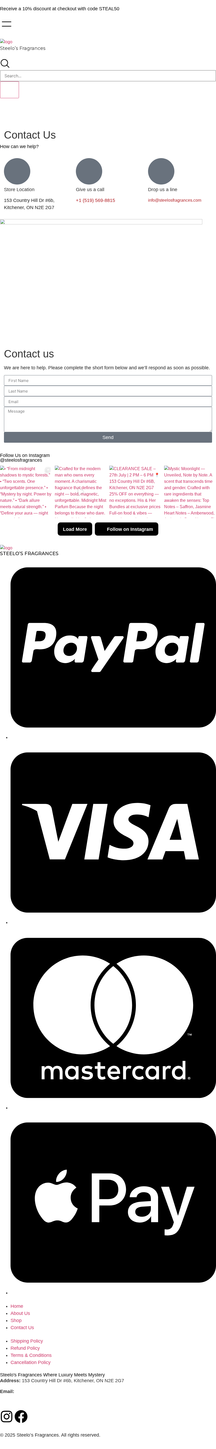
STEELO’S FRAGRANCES (29, 553)
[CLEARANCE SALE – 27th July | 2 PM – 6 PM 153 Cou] (135, 492)
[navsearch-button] (5, 67)
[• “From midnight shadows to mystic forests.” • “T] (26, 492)
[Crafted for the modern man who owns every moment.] (81, 492)
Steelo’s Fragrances (23, 48)
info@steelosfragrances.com (174, 200)
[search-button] (9, 89)
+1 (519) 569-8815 (95, 200)
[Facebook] (21, 1416)
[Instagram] (6, 1416)
